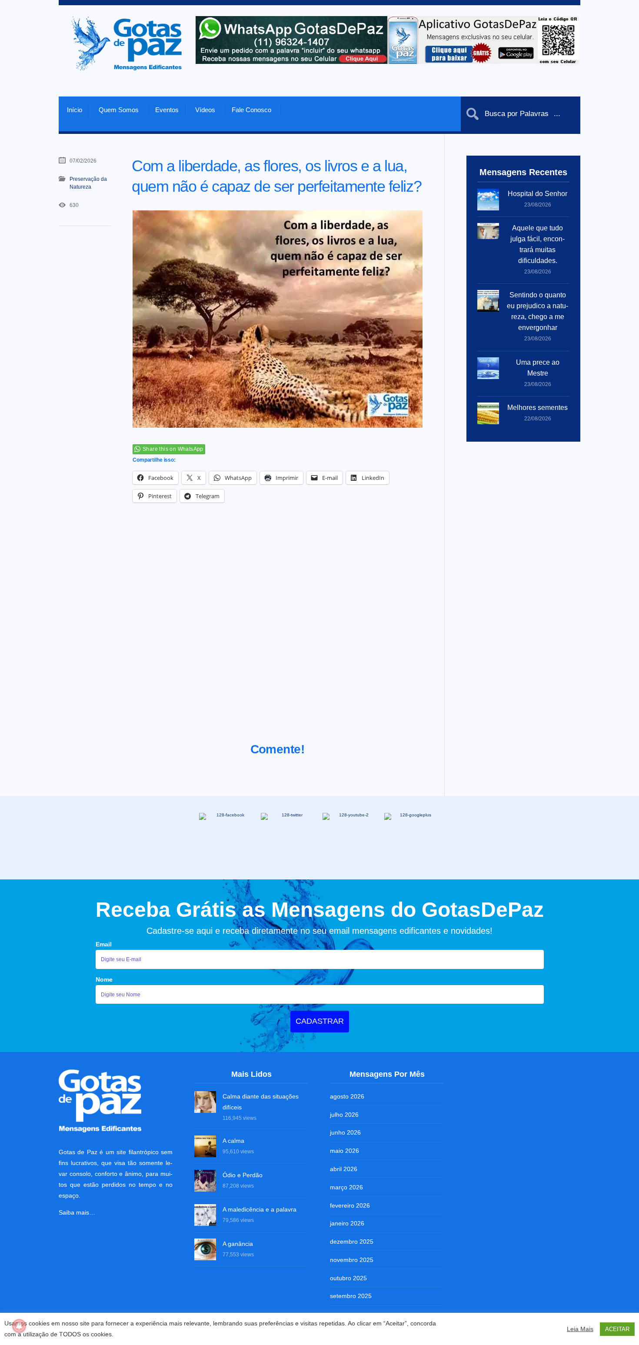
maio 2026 (344, 1150)
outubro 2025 (348, 1278)
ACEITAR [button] (617, 1329)
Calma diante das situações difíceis (261, 1102)
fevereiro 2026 (350, 1205)
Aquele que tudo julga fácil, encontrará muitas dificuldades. (537, 244)
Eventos (167, 109)
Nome (104, 979)
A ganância (238, 1243)
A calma (233, 1140)
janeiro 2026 (347, 1223)
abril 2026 (343, 1168)
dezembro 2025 (351, 1241)
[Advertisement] (278, 633)
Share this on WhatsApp (173, 449)
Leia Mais (580, 1328)
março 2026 (346, 1187)
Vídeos (205, 109)
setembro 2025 (351, 1295)
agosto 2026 (347, 1096)
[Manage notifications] (19, 1326)
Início (74, 109)
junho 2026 (345, 1132)
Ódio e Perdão (243, 1175)
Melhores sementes (537, 407)
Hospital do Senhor (537, 193)
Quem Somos (119, 109)
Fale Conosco (251, 109)
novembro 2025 (351, 1259)
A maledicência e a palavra (259, 1209)
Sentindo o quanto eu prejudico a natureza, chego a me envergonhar (537, 311)
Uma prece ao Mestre (537, 368)
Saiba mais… (77, 1212)
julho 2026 (344, 1114)
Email (104, 944)
